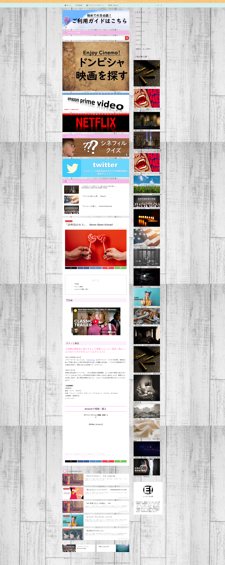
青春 (103, 454)
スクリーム (91, 360)
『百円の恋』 (138, 325)
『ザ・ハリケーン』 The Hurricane (145, 267)
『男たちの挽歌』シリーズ (142, 130)
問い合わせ (114, 5)
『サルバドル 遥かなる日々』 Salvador (147, 419)
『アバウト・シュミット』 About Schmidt (147, 194)
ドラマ (138, 26)
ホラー (138, 40)
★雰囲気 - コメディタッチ (94, 454)
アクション (139, 18)
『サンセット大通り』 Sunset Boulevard (147, 208)
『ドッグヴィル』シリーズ (142, 228)
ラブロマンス (69, 221)
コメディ (139, 35)
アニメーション (141, 44)
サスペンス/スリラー (142, 22)
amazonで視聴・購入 (81, 289)
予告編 (76, 284)
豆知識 (79, 5)
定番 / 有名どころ (70, 454)
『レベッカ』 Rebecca (141, 476)
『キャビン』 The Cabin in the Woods (146, 345)
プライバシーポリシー (96, 5)
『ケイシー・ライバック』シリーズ (145, 87)
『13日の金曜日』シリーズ (142, 287)
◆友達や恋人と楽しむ (81, 454)
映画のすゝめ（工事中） (144, 49)
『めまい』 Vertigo (140, 307)
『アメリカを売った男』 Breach (144, 247)
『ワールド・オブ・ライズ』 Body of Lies (147, 373)
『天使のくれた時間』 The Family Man (147, 457)
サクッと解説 (78, 286)
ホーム (68, 5)
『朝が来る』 (138, 402)
